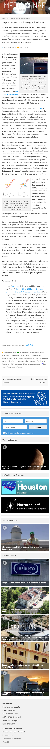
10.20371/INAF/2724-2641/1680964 (12, 367)
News (14, 352)
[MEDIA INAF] (25, 8)
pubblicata (38, 108)
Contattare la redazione (12, 738)
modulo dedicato (34, 364)
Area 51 (6, 742)
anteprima (15, 286)
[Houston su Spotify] (25, 496)
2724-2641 (11, 724)
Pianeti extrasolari (12, 355)
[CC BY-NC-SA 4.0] (29, 345)
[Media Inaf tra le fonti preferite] (25, 406)
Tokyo (22, 355)
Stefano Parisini (10, 47)
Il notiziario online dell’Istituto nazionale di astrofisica (25, 10)
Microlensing (24, 352)
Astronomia (8, 352)
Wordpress (9, 735)
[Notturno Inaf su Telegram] (25, 514)
